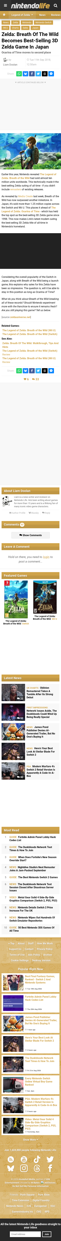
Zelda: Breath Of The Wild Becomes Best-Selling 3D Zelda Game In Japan (30, 40)
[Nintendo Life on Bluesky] (11, 1168)
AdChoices (49, 1182)
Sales (25, 28)
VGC (52, 1206)
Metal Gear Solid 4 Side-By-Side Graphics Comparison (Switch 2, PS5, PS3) (33, 899)
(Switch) (29, 334)
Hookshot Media (27, 1179)
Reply (47, 513)
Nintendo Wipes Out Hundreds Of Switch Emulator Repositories (32, 919)
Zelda (15, 22)
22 (21, 698)
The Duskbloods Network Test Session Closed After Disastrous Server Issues (31, 887)
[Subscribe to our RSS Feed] (11, 1160)
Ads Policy (34, 954)
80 (21, 777)
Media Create (25, 196)
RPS (47, 1211)
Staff (31, 943)
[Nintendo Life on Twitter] (50, 1160)
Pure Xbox (44, 1194)
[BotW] (30, 151)
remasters (15, 189)
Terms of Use (17, 954)
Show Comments (32, 535)
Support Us (15, 949)
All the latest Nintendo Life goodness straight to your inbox (30, 1225)
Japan (35, 28)
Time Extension (20, 1200)
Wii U (5, 28)
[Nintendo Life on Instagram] (24, 1168)
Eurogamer (40, 1206)
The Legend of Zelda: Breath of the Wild (16, 622)
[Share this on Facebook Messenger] (51, 73)
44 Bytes (35, 1182)
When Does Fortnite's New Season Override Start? (32, 859)
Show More (30, 1139)
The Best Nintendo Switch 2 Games (33, 877)
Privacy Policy (45, 949)
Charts (15, 28)
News (6, 22)
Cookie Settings (20, 960)
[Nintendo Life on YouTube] (24, 1160)
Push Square (27, 1194)
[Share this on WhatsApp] (19, 73)
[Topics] (5, 5)
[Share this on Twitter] (38, 73)
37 (21, 757)
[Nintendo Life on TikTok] (37, 1160)
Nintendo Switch (43, 22)
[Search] (55, 5)
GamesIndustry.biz (22, 1211)
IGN (29, 1206)
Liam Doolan (10, 64)
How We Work (45, 943)
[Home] (4, 15)
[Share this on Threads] (45, 73)
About (21, 943)
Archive (47, 954)
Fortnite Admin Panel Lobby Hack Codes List (32, 839)
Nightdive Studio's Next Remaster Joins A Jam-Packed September (32, 869)
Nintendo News (14, 1206)
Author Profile (18, 513)
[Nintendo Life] (30, 5)
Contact (29, 949)
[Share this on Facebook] (32, 73)
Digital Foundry (41, 1200)
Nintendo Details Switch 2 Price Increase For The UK (31, 909)
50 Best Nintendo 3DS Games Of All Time (31, 929)
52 (21, 718)
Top (12, 943)
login (46, 557)
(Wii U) (29, 330)
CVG (38, 1211)
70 (21, 737)
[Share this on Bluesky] (25, 73)
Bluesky (35, 513)
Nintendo (26, 22)
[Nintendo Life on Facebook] (50, 1168)
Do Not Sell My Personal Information (31, 1186)
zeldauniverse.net (20, 317)
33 (37, 379)
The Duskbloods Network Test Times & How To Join (30, 849)
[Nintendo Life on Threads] (37, 1168)
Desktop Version (41, 960)
